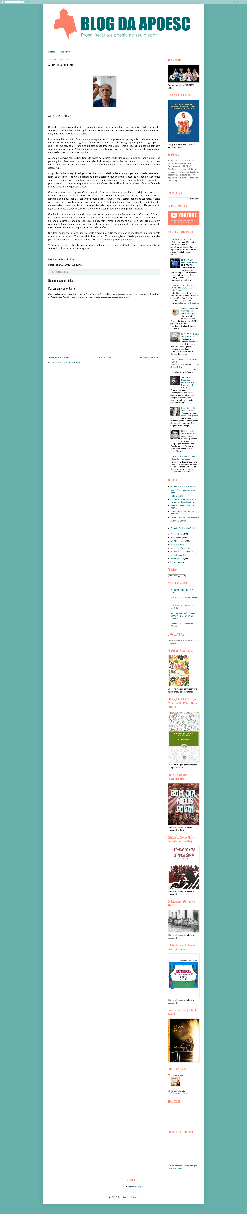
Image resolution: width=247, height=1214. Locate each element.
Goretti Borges (177, 534)
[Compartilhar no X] (62, 272)
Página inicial (51, 51)
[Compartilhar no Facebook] (65, 272)
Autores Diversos (178, 520)
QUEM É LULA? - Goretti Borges (189, 432)
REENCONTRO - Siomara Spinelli (189, 409)
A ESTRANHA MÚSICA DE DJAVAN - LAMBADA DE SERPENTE (182, 615)
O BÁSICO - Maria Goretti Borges (189, 309)
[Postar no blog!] (60, 272)
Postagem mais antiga (150, 357)
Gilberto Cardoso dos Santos (183, 486)
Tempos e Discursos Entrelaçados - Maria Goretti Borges (187, 382)
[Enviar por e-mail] (57, 272)
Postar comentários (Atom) (68, 362)
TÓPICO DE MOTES (181, 239)
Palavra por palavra (179, 1093)
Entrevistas (65, 51)
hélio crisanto (176, 562)
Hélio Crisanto (176, 495)
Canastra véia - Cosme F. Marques (183, 1165)
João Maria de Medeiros (181, 551)
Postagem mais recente (59, 357)
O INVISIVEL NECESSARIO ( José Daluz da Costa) (185, 457)
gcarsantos (177, 1168)
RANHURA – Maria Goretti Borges (190, 334)
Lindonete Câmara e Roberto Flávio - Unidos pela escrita (183, 500)
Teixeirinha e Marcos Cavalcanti (184, 517)
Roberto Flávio (177, 558)
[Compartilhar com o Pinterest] (67, 272)
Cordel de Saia (177, 1075)
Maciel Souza (176, 555)
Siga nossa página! (136, 1186)
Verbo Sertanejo (178, 1091)
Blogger (134, 1197)
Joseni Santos (176, 544)
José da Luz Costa (178, 548)
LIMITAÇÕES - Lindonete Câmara (189, 260)
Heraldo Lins (176, 537)
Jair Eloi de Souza (178, 541)
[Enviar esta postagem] (53, 271)
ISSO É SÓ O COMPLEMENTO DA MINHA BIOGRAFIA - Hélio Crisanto (184, 287)
